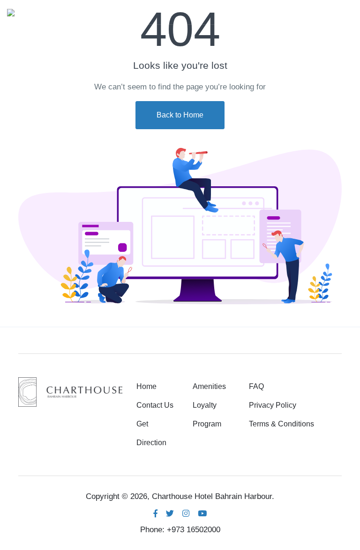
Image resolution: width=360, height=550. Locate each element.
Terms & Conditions (281, 424)
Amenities (209, 386)
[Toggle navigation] (345, 12)
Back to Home (180, 115)
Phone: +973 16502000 (180, 529)
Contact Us (154, 405)
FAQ (256, 386)
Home (146, 386)
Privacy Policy (272, 405)
